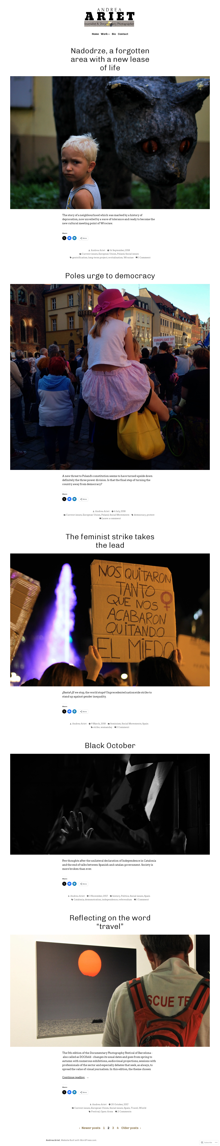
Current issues (90, 254)
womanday (106, 727)
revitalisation (115, 257)
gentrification (79, 257)
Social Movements (119, 515)
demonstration (93, 899)
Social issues (132, 254)
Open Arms (107, 1111)
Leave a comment (111, 518)
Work (104, 33)
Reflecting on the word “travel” (110, 922)
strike (96, 727)
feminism (115, 723)
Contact (123, 33)
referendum (125, 899)
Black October (110, 745)
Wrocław (129, 257)
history (116, 896)
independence (110, 899)
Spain (145, 723)
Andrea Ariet (98, 250)
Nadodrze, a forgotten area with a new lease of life (110, 59)
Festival (95, 1111)
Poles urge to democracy (110, 275)
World (142, 1108)
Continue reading (73, 1077)
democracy (140, 515)
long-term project (97, 257)
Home (95, 33)
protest (150, 515)
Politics (125, 896)
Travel (134, 1108)
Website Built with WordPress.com (78, 1140)
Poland (121, 254)
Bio (114, 33)
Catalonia (79, 899)
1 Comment (144, 257)
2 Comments (124, 1111)
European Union (107, 254)
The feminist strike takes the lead (110, 541)
